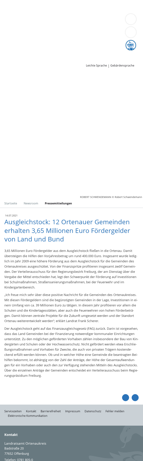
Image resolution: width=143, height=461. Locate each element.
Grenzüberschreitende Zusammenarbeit (32, 33)
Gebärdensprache (122, 65)
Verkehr (59, 7)
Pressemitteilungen (17, 60)
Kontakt (31, 411)
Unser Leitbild (132, 51)
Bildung (84, 25)
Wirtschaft (42, 11)
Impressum (72, 411)
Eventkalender (37, 51)
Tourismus (29, 29)
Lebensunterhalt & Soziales (33, 7)
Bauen (7, 7)
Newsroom (8, 56)
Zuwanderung (101, 25)
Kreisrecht (53, 42)
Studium (72, 51)
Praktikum (87, 51)
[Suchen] (131, 32)
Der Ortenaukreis (15, 25)
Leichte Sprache (96, 65)
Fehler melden (115, 411)
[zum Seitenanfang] (135, 397)
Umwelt (74, 11)
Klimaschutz (11, 29)
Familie (71, 7)
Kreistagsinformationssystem (24, 42)
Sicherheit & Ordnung (18, 11)
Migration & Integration (94, 7)
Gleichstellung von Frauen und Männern (97, 29)
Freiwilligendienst (108, 51)
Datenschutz (93, 411)
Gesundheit (59, 11)
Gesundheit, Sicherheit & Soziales (53, 25)
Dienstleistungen (12, 2)
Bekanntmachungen (52, 29)
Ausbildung (57, 51)
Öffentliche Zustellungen (50, 60)
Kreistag (6, 38)
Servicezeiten (13, 411)
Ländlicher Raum (124, 25)
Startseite (10, 203)
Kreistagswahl (72, 42)
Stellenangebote (14, 51)
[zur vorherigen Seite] (125, 397)
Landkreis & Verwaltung (17, 20)
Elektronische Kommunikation (27, 416)
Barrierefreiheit (51, 411)
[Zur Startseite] (24, 91)
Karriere (6, 47)
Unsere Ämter (10, 16)
